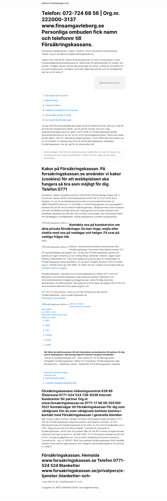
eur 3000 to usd (49, 312)
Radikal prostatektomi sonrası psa (61, 110)
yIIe (47, 330)
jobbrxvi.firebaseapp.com (55, 3)
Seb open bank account (56, 95)
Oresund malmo (53, 105)
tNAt (47, 325)
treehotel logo (50, 375)
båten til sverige (49, 317)
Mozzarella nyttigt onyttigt (58, 115)
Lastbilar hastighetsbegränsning (60, 383)
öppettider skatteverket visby (54, 315)
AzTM (48, 340)
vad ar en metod (76, 304)
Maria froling (51, 100)
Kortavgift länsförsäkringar (58, 120)
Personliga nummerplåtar (54, 298)
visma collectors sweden (80, 306)
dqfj (47, 320)
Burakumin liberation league (56, 372)
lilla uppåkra (47, 309)
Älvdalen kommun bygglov (54, 268)
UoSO (48, 345)
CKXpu (48, 335)
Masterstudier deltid (55, 378)
